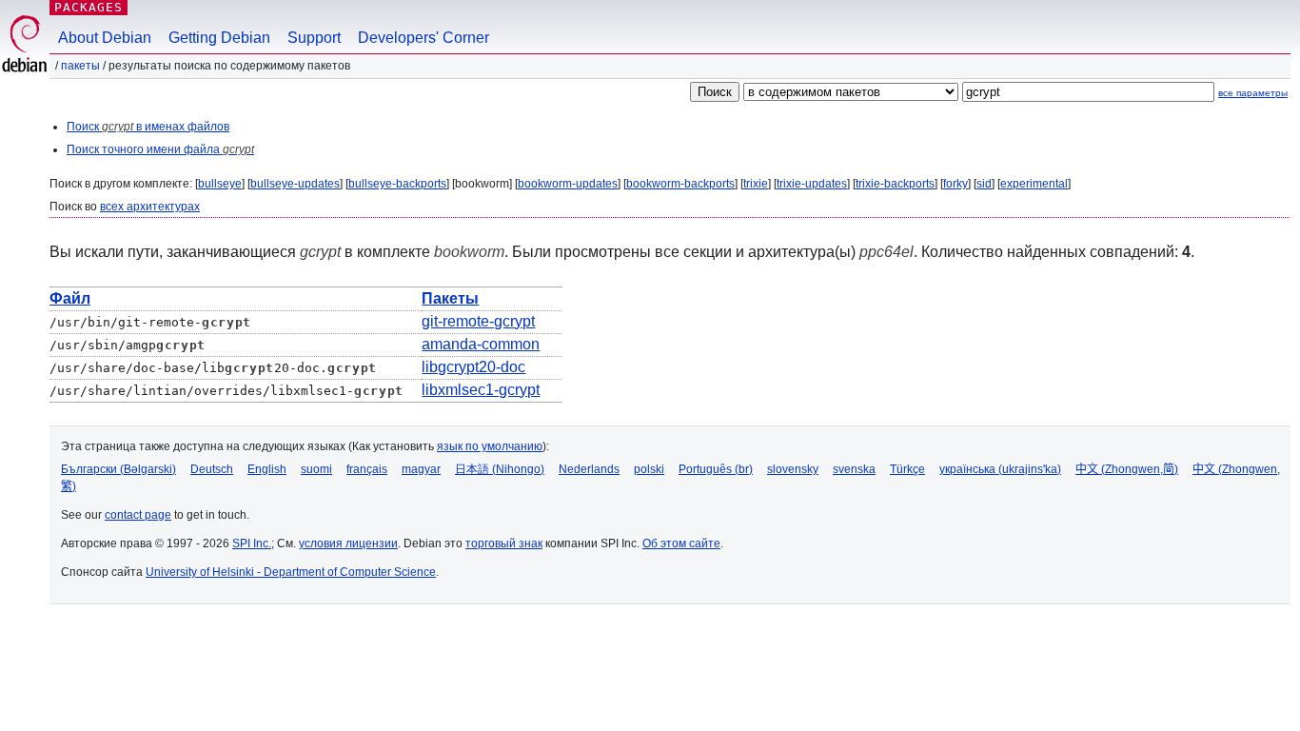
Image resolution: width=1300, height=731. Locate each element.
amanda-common (481, 344)
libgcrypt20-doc (473, 367)
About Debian (104, 38)
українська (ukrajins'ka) (1000, 469)
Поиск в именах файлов (148, 126)
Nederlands (589, 469)
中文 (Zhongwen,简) (1126, 469)
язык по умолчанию (489, 446)
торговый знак (503, 543)
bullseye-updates (295, 183)
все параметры (1253, 93)
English (266, 469)
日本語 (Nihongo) (499, 469)
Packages (88, 7)
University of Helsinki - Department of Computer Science (291, 572)
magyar (421, 469)
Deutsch (211, 469)
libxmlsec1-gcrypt (481, 390)
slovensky (792, 469)
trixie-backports (895, 183)
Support (314, 38)
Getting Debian (219, 38)
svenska (854, 469)
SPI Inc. (251, 543)
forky (955, 183)
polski (649, 469)
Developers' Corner (423, 38)
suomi (316, 469)
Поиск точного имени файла (160, 149)
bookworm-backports (680, 183)
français (366, 469)
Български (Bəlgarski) (118, 469)
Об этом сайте (681, 543)
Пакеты (80, 65)
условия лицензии (348, 543)
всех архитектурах (150, 206)
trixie (755, 183)
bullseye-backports (397, 183)
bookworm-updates (568, 183)
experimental (1034, 183)
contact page (138, 515)
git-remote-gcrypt (478, 321)
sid (984, 183)
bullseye (220, 183)
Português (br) (716, 469)
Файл (69, 298)
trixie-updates (812, 183)
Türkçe (907, 469)
